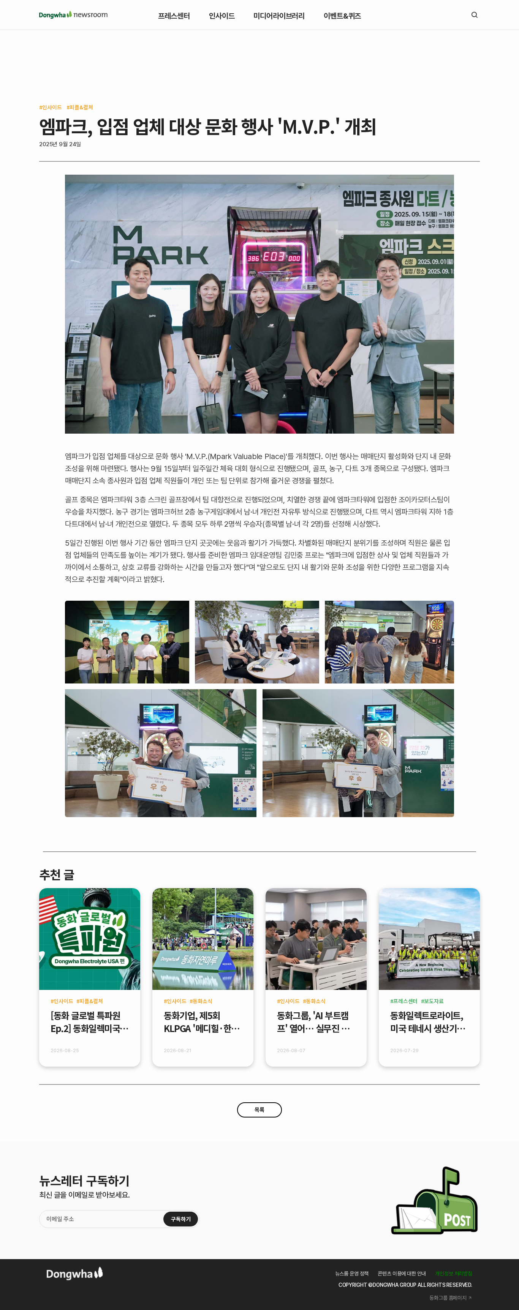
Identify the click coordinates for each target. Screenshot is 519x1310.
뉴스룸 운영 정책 (352, 1274)
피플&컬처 (81, 107)
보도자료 (433, 1001)
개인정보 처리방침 (453, 1274)
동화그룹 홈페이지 (448, 1298)
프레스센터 (405, 1001)
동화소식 (202, 1001)
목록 (259, 1109)
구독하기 (180, 1219)
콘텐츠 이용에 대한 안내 (402, 1274)
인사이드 (52, 107)
